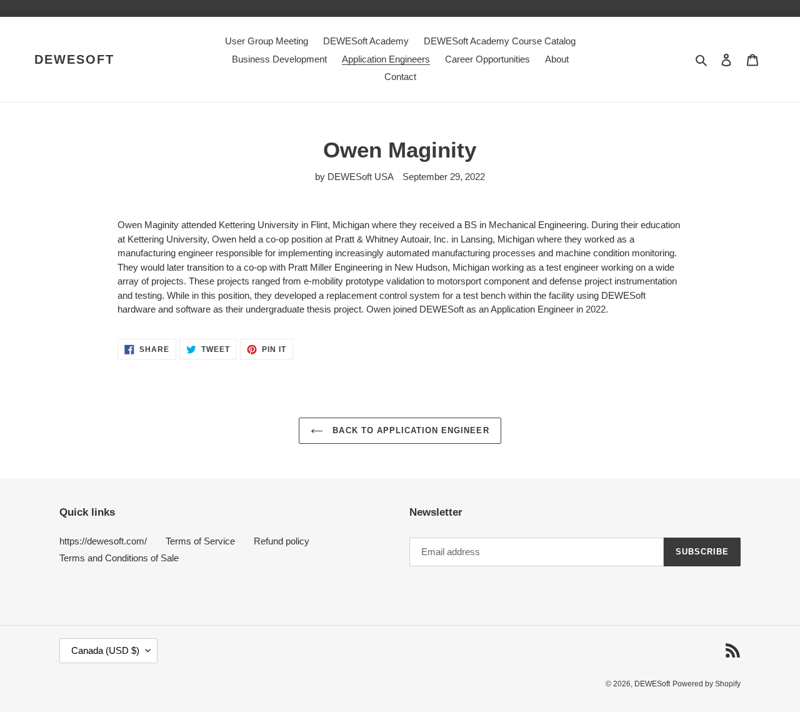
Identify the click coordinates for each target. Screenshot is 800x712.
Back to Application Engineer (409, 430)
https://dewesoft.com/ (103, 541)
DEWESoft (74, 59)
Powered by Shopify (706, 683)
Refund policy (281, 541)
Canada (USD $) (105, 650)
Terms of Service (200, 541)
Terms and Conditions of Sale (119, 558)
